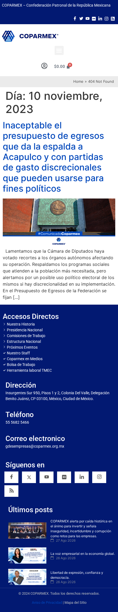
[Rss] (112, 18)
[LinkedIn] (100, 18)
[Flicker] (93, 18)
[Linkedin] (82, 477)
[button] (59, 50)
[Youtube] (87, 18)
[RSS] (11, 491)
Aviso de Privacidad (47, 602)
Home (78, 81)
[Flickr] (64, 477)
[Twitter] (81, 18)
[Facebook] (74, 18)
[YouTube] (47, 477)
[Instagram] (106, 18)
